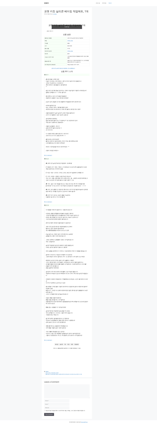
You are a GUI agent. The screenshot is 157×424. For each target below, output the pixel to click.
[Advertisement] (67, 20)
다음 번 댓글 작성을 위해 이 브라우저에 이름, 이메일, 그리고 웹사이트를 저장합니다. (65, 410)
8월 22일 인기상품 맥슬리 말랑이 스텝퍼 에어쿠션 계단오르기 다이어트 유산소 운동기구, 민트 (64, 374)
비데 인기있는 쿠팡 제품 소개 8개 (52, 372)
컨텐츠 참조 (70, 40)
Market (110, 3)
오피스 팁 (98, 3)
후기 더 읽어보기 (48, 155)
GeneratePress (84, 422)
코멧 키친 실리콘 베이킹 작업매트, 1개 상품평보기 (63, 68)
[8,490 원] (67, 28)
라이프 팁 (104, 3)
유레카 (46, 3)
